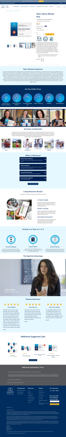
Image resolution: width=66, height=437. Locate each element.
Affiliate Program (30, 400)
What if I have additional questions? (16, 382)
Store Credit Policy (41, 395)
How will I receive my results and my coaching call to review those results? (24, 371)
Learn (46, 6)
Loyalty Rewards (30, 395)
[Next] (34, 26)
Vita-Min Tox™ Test (26, 347)
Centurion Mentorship (31, 398)
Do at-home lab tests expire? (14, 379)
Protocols (32, 6)
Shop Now (41, 1)
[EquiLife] (5, 6)
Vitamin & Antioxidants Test (39, 347)
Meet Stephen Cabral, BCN (21, 390)
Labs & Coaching (24, 6)
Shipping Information (42, 392)
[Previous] (7, 26)
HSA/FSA (29, 392)
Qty (36, 32)
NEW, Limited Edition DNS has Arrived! (30, 1)
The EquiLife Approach (20, 392)
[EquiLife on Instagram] (50, 390)
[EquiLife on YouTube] (53, 390)
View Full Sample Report (33, 183)
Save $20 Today (55, 404)
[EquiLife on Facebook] (52, 390)
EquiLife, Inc (10, 407)
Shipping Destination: (39, 28)
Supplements (16, 6)
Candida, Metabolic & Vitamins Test (53, 347)
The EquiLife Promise (20, 393)
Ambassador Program (31, 397)
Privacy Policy (41, 397)
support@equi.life (25, 414)
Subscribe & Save (40, 6)
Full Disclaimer (41, 398)
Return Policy (41, 393)
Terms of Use (41, 390)
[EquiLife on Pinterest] (55, 390)
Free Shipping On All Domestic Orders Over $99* (7, 3)
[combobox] (61, 7)
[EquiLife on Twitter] (56, 390)
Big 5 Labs (13, 347)
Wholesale (29, 402)
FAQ (28, 390)
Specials (51, 6)
